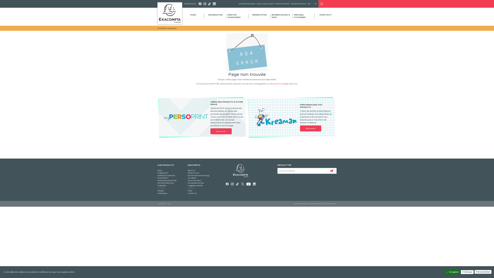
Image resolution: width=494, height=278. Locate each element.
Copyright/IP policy (301, 204)
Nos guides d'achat (196, 183)
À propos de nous (247, 4)
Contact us (192, 193)
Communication (194, 180)
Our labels (192, 178)
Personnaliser (483, 272)
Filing (193, 15)
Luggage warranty (195, 185)
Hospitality (325, 15)
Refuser (468, 272)
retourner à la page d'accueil (283, 83)
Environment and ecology (198, 175)
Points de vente (282, 4)
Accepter (454, 272)
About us (191, 170)
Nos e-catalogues (265, 4)
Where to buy (193, 173)
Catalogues (162, 193)
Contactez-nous (298, 4)
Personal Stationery (300, 16)
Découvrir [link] (221, 131)
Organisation (215, 15)
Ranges (160, 191)
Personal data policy (318, 204)
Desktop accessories (234, 16)
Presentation (259, 15)
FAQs (190, 191)
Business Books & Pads (281, 16)
